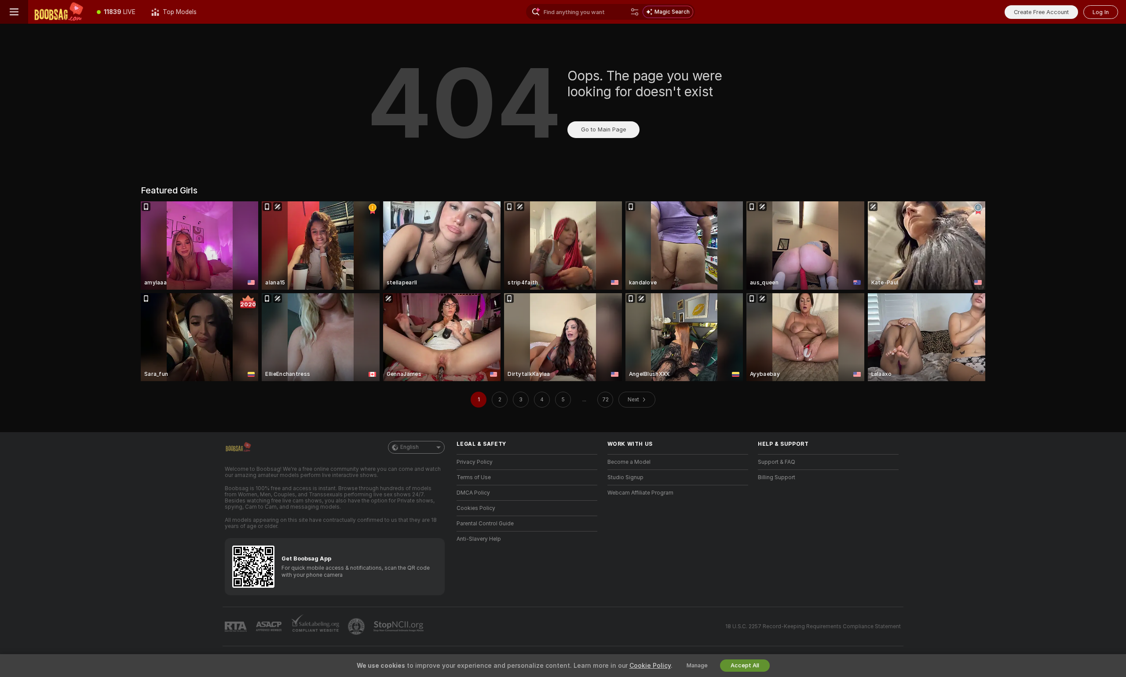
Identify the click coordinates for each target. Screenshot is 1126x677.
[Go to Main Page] (58, 12)
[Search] (635, 12)
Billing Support (776, 477)
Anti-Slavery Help (479, 539)
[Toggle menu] (14, 12)
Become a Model (629, 462)
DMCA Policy (473, 493)
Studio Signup (625, 477)
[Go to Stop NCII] (399, 626)
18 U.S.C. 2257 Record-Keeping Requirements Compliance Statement (813, 626)
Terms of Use (474, 477)
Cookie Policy (650, 665)
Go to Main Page (603, 129)
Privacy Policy (475, 462)
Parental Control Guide (485, 523)
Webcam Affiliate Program (640, 493)
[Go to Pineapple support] (357, 626)
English (409, 447)
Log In (1101, 12)
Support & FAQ (776, 462)
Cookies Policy (476, 508)
